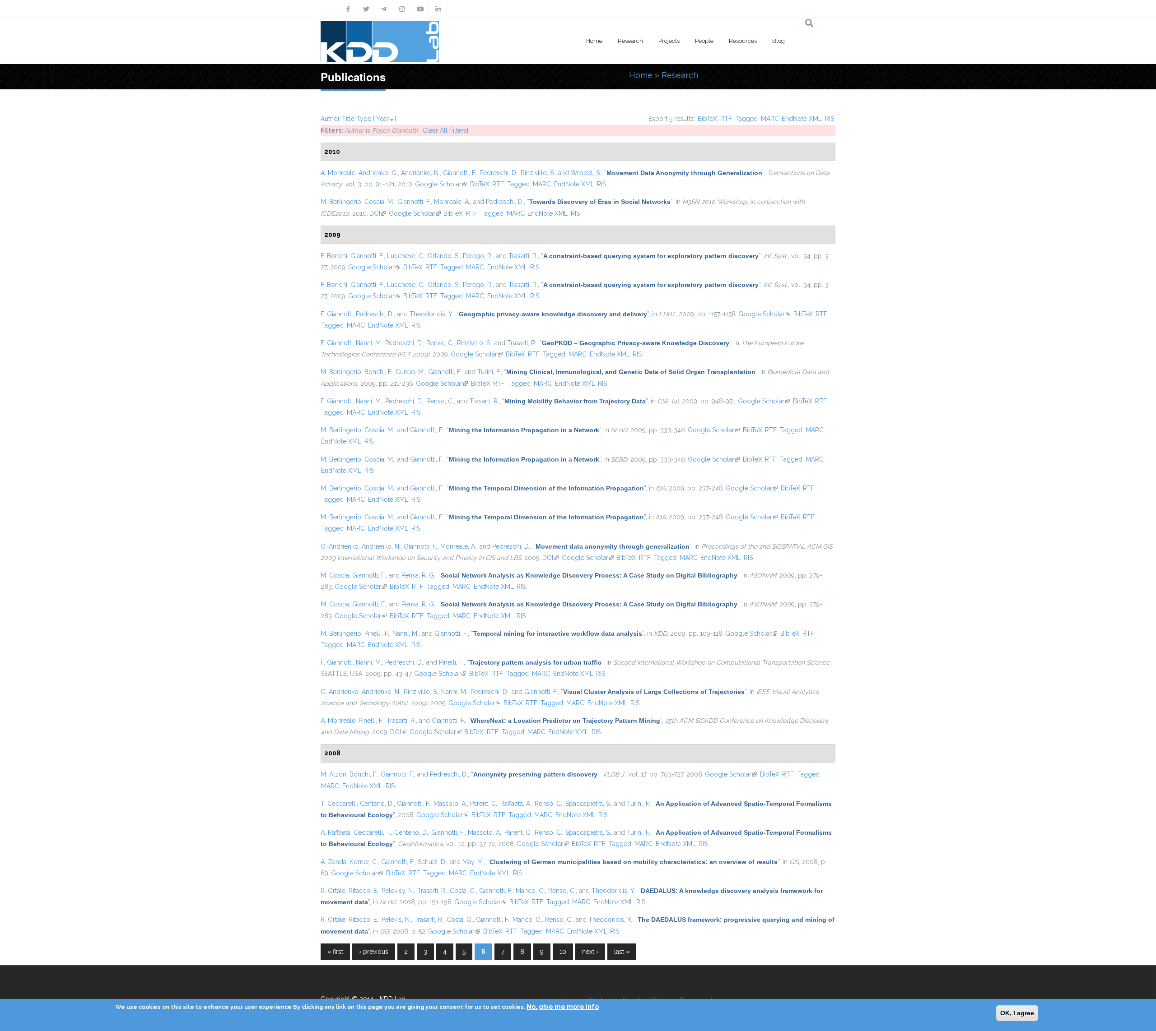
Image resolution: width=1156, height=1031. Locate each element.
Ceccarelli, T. (372, 832)
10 (562, 951)
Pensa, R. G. (418, 575)
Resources (743, 40)
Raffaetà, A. (515, 803)
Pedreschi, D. (498, 172)
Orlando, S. (444, 255)
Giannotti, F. (459, 172)
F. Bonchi (334, 255)
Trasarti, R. (523, 255)
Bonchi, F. (378, 371)
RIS (829, 118)
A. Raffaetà (335, 832)
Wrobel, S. (586, 172)
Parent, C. (483, 803)
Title (348, 118)
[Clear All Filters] (444, 130)
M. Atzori (333, 774)
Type (363, 118)
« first (335, 951)
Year (382, 118)
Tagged (746, 118)
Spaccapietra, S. (588, 803)
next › (590, 951)
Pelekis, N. (396, 919)
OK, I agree (1017, 1013)
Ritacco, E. (363, 890)
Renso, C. (440, 343)
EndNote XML (802, 118)
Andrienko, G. (378, 172)
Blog (778, 40)
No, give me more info (563, 1006)
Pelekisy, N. (398, 890)
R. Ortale (333, 890)
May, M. (473, 861)
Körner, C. (364, 861)
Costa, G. (463, 890)
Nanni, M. (369, 343)
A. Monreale (338, 172)
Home (594, 40)
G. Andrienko (340, 546)
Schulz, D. (432, 861)
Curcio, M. (410, 371)
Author (330, 118)
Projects (669, 40)
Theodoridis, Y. (431, 314)
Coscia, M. (379, 201)
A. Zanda (333, 861)
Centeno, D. (377, 803)
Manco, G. (530, 890)
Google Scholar (441, 184)
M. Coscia (335, 575)
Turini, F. (489, 371)
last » (621, 951)
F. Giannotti (337, 314)
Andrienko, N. (420, 172)
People (704, 40)
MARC (770, 118)
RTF (726, 118)
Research (630, 40)
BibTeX (707, 118)
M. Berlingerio (341, 201)
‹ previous (373, 951)
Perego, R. (478, 255)
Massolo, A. (450, 803)
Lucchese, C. (405, 255)
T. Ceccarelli (339, 803)
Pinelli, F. (376, 633)
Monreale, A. (452, 201)
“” (684, 172)
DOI (377, 213)
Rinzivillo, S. (538, 172)
